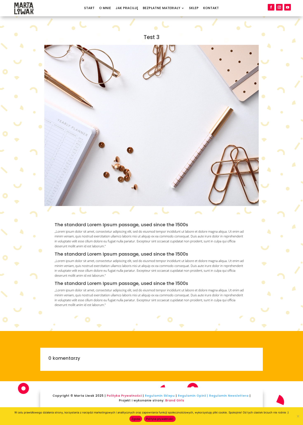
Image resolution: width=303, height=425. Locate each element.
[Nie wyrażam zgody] (298, 416)
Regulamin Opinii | (193, 396)
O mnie (105, 8)
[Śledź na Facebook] (271, 7)
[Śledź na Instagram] (279, 7)
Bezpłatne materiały (161, 8)
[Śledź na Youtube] (287, 7)
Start (89, 8)
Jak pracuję (127, 8)
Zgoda (136, 418)
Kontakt (211, 8)
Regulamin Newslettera (229, 396)
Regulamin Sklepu (160, 396)
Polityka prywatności (160, 418)
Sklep (194, 8)
